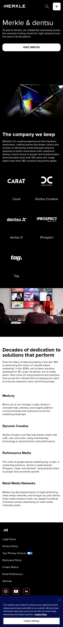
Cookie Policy (41, 614)
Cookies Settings (31, 620)
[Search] (47, 6)
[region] (31, 611)
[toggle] (57, 6)
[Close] (59, 600)
